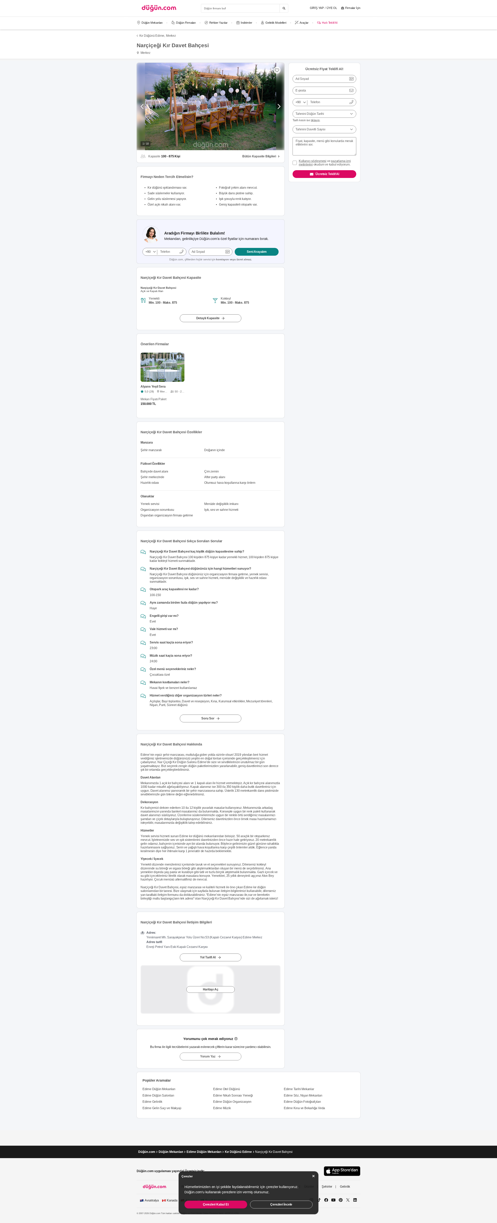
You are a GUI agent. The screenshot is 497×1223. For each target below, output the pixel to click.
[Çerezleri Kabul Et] (313, 1176)
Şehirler (327, 1186)
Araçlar (304, 22)
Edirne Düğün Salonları (158, 1095)
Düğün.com (146, 1151)
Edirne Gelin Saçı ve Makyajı (161, 1108)
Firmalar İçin (352, 8)
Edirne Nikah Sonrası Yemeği (233, 1095)
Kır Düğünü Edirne (238, 1151)
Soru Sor (207, 718)
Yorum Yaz (207, 1056)
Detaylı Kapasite (208, 318)
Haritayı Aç (210, 989)
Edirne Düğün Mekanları (158, 1089)
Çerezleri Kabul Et (216, 1204)
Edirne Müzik (222, 1108)
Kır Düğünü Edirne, (152, 35)
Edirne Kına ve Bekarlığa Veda (304, 1108)
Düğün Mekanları (152, 22)
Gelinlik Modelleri (275, 22)
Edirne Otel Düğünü (226, 1089)
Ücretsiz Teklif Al (327, 174)
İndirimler (246, 22)
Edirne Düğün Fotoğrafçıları (302, 1101)
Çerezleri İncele (281, 1204)
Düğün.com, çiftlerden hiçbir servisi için (210, 259)
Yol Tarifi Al (208, 957)
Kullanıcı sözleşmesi (312, 161)
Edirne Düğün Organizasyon (232, 1101)
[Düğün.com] (159, 8)
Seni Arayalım (256, 251)
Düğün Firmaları (186, 22)
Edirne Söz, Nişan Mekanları (303, 1095)
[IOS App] (342, 1171)
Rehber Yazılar (218, 22)
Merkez (171, 35)
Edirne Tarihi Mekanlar (299, 1089)
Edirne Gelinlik (152, 1101)
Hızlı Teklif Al (329, 22)
